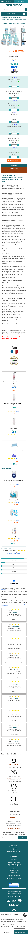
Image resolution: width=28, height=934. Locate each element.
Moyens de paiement (14, 849)
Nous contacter (14, 857)
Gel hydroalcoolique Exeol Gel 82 (14, 518)
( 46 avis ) (17, 502)
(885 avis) (14, 60)
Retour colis (14, 848)
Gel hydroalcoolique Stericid (14, 536)
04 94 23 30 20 (10, 818)
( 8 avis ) (18, 520)
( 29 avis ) (17, 538)
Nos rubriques (14, 873)
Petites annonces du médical (14, 878)
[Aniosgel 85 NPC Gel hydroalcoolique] (24, 30)
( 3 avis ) (18, 411)
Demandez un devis (14, 828)
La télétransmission (14, 876)
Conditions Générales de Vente (14, 851)
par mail (19, 818)
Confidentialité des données (14, 864)
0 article (21, 1)
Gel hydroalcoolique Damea (14, 499)
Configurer (7, 932)
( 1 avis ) (18, 435)
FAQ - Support (14, 859)
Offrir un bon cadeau (14, 870)
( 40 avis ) (17, 458)
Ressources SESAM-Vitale (14, 875)
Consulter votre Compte (14, 862)
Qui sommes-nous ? (14, 846)
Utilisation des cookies (14, 865)
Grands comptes (14, 880)
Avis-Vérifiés (4, 589)
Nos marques (14, 872)
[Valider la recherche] (26, 9)
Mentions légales (14, 853)
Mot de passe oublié (14, 861)
